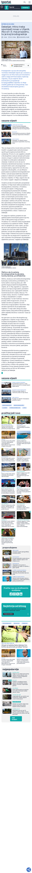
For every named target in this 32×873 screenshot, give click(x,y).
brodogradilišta (19, 405)
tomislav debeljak (15, 407)
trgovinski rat (7, 623)
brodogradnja (6, 405)
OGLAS (16, 16)
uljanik (4, 407)
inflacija (16, 623)
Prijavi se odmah (8, 614)
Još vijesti (14, 718)
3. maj (24, 407)
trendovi (24, 623)
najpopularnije (11, 669)
